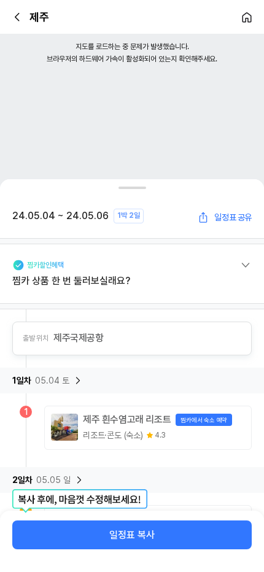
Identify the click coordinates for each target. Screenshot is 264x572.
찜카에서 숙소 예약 (204, 419)
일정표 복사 (132, 535)
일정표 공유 (233, 217)
